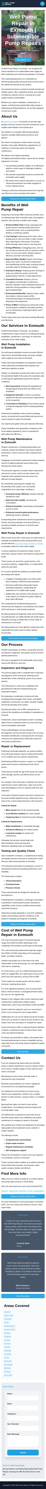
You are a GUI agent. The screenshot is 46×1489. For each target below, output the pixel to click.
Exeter (29, 1191)
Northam (7, 1371)
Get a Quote (21, 60)
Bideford (7, 1368)
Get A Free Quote (23, 1296)
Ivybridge (7, 1350)
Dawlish (4, 1191)
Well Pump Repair (10, 122)
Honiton (7, 1340)
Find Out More (23, 1052)
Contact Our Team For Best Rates (23, 199)
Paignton (7, 1336)
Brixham (7, 1343)
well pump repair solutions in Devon (29, 543)
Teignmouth (13, 1191)
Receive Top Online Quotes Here (23, 924)
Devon (6, 1357)
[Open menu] (42, 4)
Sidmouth (22, 1191)
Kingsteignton (38, 1191)
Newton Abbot (9, 1329)
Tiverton (7, 1347)
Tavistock (7, 1354)
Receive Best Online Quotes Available (23, 638)
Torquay (7, 1333)
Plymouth (8, 1361)
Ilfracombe (8, 1375)
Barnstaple (8, 1364)
